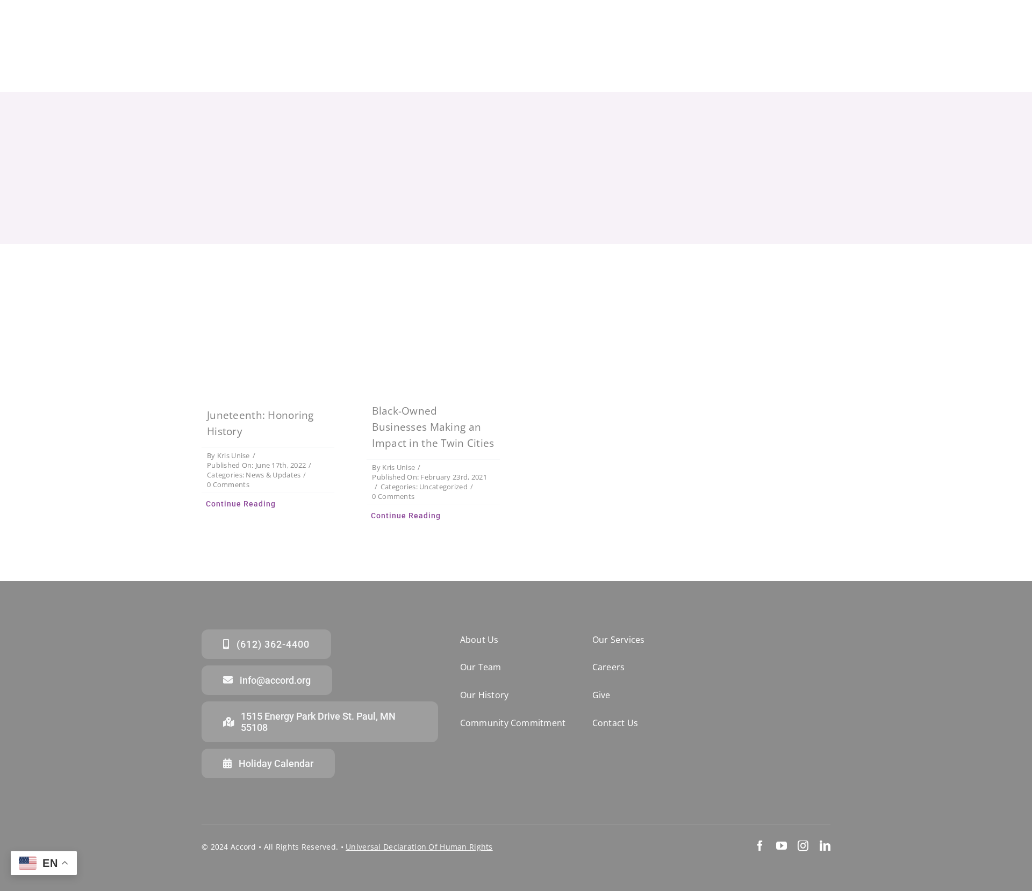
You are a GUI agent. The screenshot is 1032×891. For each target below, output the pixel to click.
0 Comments (228, 484)
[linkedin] (825, 846)
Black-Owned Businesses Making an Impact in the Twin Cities (433, 427)
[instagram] (803, 846)
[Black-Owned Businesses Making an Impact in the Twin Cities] (433, 331)
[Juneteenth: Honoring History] (268, 333)
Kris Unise (233, 455)
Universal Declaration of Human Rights (419, 847)
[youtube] (781, 846)
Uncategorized (443, 486)
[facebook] (760, 846)
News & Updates (273, 475)
